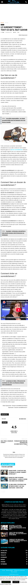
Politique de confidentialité (19, 570)
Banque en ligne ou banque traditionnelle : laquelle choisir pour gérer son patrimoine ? (18, 479)
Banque (2, 24)
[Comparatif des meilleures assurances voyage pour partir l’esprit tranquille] (4, 541)
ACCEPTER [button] (15, 582)
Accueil (2, 22)
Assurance (4, 557)
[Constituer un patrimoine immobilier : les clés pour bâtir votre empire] (4, 534)
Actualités (4, 550)
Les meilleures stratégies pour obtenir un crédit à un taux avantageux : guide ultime (17, 486)
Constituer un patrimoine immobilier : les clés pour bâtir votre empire (17, 534)
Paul (3, 32)
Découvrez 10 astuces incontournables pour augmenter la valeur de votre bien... (17, 527)
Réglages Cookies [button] (6, 582)
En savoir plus (23, 582)
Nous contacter (14, 571)
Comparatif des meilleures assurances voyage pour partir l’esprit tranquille (18, 540)
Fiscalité (3, 555)
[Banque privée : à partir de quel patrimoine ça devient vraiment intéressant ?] (4, 472)
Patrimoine (4, 564)
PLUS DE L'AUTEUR (7, 467)
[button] (26, 2)
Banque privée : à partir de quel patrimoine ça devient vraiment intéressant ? (17, 472)
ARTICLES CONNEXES (8, 464)
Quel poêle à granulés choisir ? (7, 441)
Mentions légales (9, 570)
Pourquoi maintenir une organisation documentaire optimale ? (20, 443)
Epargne (3, 561)
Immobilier (3, 553)
